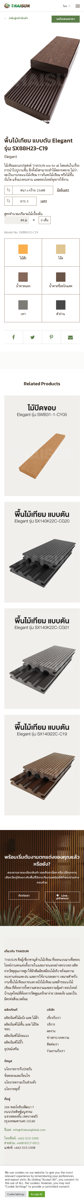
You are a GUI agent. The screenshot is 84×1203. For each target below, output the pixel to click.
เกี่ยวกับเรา (54, 1018)
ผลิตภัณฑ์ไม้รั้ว (13, 1042)
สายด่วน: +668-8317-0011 (22, 1143)
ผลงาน (51, 1031)
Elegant (10, 156)
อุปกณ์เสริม (11, 1049)
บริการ (51, 1024)
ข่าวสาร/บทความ (58, 1038)
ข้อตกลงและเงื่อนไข (17, 1076)
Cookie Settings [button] (15, 1194)
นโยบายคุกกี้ (12, 1089)
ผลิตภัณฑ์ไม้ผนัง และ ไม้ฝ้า (21, 1018)
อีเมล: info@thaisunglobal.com (25, 1130)
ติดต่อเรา (53, 1044)
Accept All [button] (37, 1194)
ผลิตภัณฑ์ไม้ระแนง (16, 1036)
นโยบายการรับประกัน (18, 1069)
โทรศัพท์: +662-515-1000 (21, 1138)
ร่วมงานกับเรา (56, 1051)
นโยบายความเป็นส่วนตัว (20, 1082)
